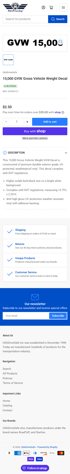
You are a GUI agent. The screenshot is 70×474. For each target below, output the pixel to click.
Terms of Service (13, 383)
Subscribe (58, 315)
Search (60, 19)
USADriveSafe (10, 72)
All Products (10, 373)
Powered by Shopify (47, 447)
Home (6, 400)
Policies (7, 378)
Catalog (7, 405)
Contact (7, 410)
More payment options (35, 138)
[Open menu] (63, 7)
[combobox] (35, 19)
